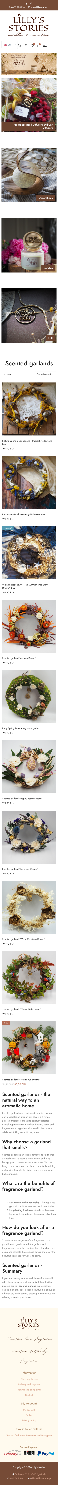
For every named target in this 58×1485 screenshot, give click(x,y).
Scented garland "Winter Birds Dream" (21, 1009)
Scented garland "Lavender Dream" (20, 869)
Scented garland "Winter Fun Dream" (21, 1079)
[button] (4, 61)
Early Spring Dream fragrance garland (21, 728)
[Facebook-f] (27, 3)
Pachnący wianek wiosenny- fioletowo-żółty (23, 514)
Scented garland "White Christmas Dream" (23, 939)
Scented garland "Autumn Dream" (19, 658)
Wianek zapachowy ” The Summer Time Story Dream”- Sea (25, 586)
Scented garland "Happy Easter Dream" (22, 798)
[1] (32, 45)
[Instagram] (31, 3)
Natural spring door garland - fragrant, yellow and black (27, 442)
